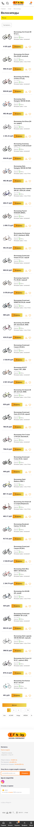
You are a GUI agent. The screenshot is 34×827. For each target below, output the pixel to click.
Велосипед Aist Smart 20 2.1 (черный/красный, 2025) (22, 503)
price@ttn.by (13, 762)
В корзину (18, 46)
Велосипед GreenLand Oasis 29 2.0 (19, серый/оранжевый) (22, 414)
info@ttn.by (14, 760)
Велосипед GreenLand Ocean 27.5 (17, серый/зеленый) (21, 257)
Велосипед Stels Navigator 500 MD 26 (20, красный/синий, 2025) (22, 101)
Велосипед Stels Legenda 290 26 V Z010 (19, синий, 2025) (22, 190)
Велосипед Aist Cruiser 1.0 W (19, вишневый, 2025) (22, 436)
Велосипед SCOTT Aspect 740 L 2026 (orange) (20, 369)
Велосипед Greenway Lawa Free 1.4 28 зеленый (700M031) (22, 145)
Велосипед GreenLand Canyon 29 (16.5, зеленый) (21, 347)
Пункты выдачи (5, 750)
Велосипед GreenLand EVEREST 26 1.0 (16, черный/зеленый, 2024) (22, 615)
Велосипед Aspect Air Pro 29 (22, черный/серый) (21, 280)
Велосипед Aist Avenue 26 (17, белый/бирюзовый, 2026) (22, 682)
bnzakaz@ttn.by (19, 764)
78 (28, 710)
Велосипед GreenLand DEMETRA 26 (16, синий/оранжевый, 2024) (22, 302)
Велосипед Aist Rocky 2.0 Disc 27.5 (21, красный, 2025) (21, 78)
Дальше (14, 705)
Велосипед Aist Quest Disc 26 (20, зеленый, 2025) (21, 56)
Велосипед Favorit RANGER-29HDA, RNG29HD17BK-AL (20, 212)
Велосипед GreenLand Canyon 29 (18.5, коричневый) (21, 548)
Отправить (25, 773)
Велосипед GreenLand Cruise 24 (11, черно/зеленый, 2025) (21, 459)
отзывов (10, 792)
